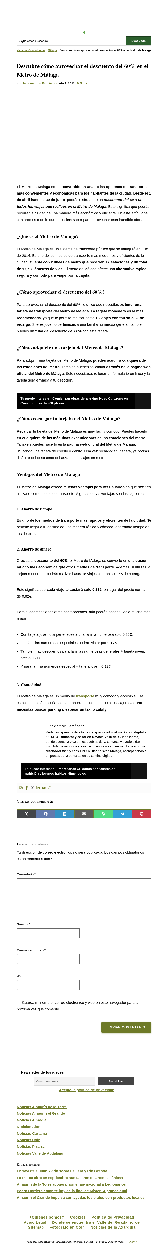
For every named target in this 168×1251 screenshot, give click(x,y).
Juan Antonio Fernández (39, 83)
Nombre (23, 924)
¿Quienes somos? (46, 1217)
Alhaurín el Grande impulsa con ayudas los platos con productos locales (80, 1198)
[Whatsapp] (49, 788)
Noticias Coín (28, 1140)
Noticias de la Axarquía (113, 1227)
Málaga (52, 50)
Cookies (78, 1217)
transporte (85, 696)
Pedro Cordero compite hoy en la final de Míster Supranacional (72, 1191)
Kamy (133, 1241)
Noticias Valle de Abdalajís (40, 1153)
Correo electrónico (31, 950)
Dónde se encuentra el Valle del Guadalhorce (96, 1222)
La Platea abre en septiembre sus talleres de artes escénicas (70, 1178)
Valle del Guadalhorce (31, 50)
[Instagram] (21, 788)
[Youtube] (44, 788)
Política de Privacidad (113, 1217)
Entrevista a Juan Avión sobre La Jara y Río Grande (62, 1171)
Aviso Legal (35, 1222)
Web (20, 976)
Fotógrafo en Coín (67, 1227)
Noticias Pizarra (30, 1147)
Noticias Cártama (32, 1133)
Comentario (26, 874)
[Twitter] (32, 788)
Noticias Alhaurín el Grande (41, 1113)
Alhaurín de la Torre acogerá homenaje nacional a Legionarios (71, 1184)
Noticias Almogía (32, 1120)
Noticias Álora (29, 1127)
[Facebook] (26, 788)
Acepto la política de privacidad (86, 1090)
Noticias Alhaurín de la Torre (42, 1107)
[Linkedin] (38, 788)
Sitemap (36, 1227)
